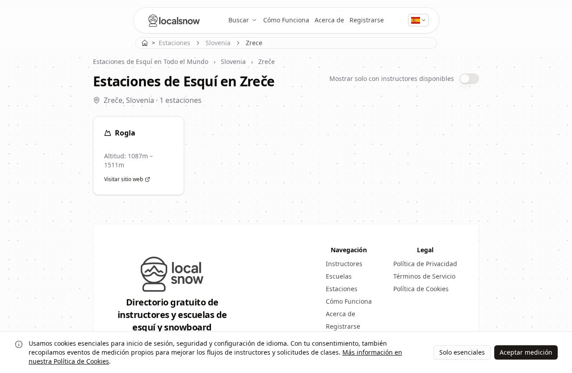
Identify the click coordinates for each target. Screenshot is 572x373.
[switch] (469, 78)
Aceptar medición (526, 352)
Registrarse (366, 20)
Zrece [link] (254, 42)
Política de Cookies (421, 288)
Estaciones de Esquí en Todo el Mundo (150, 61)
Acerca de (329, 20)
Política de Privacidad (425, 263)
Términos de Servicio (424, 276)
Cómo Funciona (286, 20)
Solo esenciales (462, 352)
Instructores (344, 263)
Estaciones (174, 42)
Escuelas (339, 276)
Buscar (238, 20)
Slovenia (218, 42)
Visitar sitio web (123, 179)
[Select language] (418, 20)
